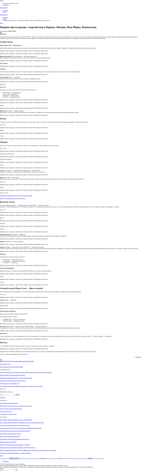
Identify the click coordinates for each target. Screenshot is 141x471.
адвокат (28, 458)
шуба (103, 458)
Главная (5, 10)
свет (86, 458)
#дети (8, 458)
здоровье (43, 458)
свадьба (83, 458)
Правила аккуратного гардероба (9, 403)
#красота (14, 458)
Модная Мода (4, 7)
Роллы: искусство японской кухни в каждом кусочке (14, 425)
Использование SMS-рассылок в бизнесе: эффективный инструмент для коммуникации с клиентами (28, 450)
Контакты (6, 5)
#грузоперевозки (3, 458)
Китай (25, 458)
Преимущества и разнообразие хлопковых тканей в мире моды (17, 447)
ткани (94, 458)
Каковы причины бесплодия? (8, 442)
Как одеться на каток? (6, 411)
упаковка (97, 458)
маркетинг (56, 458)
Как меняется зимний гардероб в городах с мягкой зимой (16, 195)
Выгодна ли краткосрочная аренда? (10, 436)
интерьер (48, 458)
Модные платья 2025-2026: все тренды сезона (12, 198)
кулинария (52, 458)
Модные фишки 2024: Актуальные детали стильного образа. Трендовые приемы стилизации (26, 372)
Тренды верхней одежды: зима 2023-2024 (11, 367)
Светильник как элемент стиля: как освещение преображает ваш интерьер (20, 428)
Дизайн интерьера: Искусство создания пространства (15, 431)
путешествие (79, 458)
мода (60, 458)
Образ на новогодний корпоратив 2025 (11, 408)
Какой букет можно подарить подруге (10, 433)
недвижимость (65, 458)
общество (70, 458)
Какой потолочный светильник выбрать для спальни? (15, 444)
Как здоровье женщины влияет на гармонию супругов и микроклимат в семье (22, 422)
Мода (4, 12)
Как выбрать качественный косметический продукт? (14, 439)
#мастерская (21, 458)
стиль (90, 458)
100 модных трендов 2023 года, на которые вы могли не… (16, 406)
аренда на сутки (33, 458)
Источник (138, 357)
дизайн (38, 458)
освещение (74, 458)
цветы (100, 458)
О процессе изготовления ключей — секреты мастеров (15, 453)
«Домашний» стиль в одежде (8, 414)
